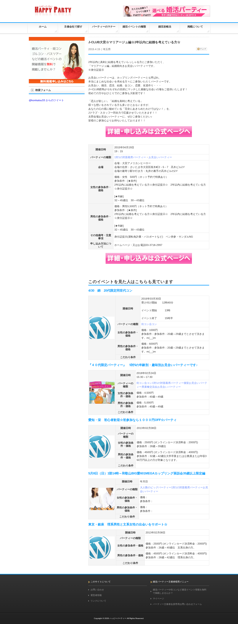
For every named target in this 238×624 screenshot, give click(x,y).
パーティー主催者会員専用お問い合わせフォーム (177, 604)
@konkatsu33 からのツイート (46, 100)
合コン (153, 324)
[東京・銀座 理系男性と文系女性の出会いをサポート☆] (102, 557)
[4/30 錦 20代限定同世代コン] (102, 337)
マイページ (158, 598)
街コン (145, 324)
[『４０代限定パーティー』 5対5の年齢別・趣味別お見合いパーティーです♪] (102, 402)
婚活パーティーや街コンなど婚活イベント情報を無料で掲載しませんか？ (179, 591)
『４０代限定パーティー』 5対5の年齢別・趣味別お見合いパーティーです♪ (143, 365)
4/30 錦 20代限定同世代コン (110, 290)
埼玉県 (107, 49)
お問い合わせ (97, 589)
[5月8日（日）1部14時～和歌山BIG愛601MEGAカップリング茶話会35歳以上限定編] (102, 508)
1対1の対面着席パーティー (130, 157)
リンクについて (98, 601)
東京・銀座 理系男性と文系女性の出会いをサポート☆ (127, 524)
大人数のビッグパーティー (155, 487)
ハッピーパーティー (118, 618)
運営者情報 (96, 595)
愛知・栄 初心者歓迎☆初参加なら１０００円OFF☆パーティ (132, 420)
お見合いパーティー (160, 157)
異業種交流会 (149, 386)
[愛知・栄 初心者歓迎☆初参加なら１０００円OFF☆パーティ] (102, 456)
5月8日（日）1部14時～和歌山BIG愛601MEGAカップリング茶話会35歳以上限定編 (146, 473)
